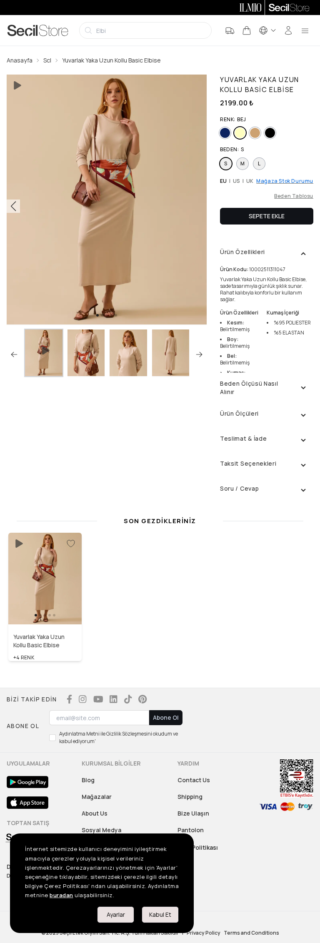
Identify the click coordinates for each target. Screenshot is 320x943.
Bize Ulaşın (193, 813)
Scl (47, 60)
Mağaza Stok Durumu (284, 181)
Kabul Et (160, 914)
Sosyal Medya (101, 830)
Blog (88, 780)
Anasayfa (19, 60)
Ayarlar (116, 914)
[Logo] (38, 30)
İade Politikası (198, 847)
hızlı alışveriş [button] (45, 607)
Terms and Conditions (251, 933)
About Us (95, 813)
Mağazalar (97, 797)
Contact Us (194, 780)
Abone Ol (166, 717)
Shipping (190, 797)
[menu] (305, 30)
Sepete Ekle (267, 216)
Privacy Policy (203, 933)
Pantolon (191, 830)
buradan (61, 895)
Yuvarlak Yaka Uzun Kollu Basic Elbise (111, 60)
